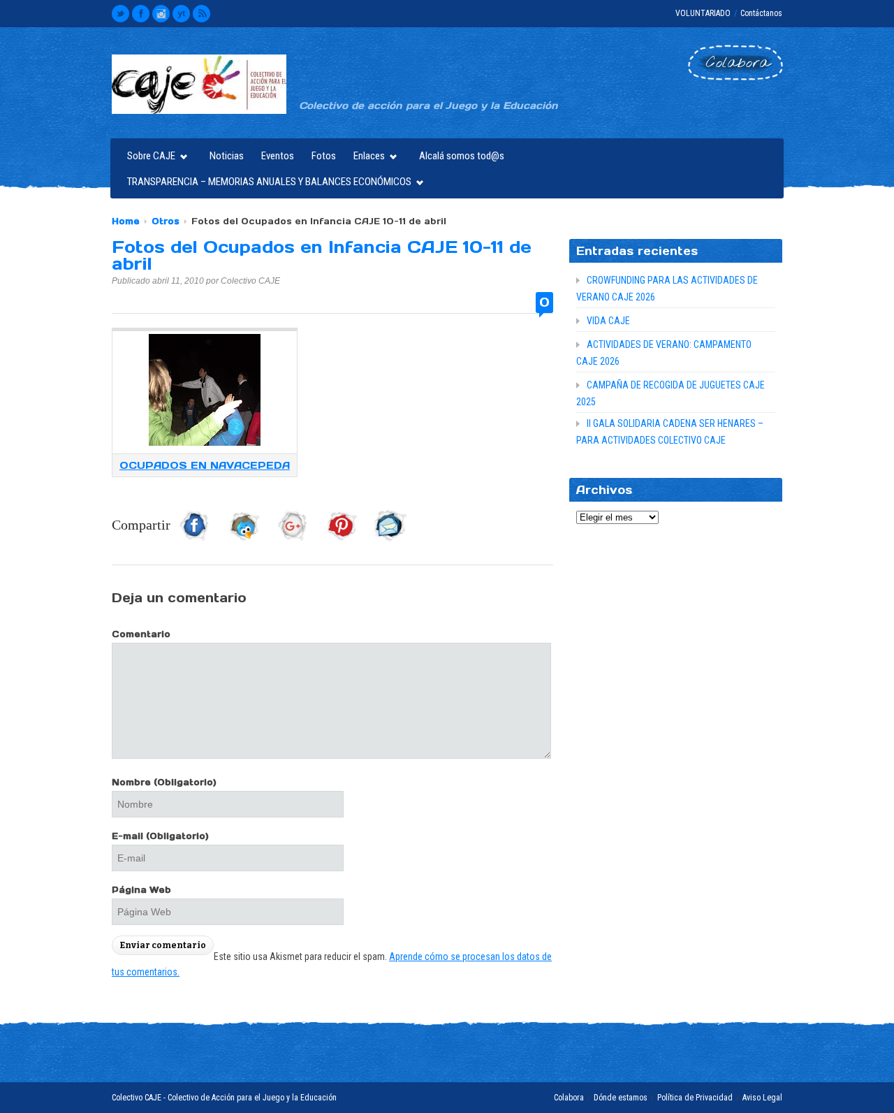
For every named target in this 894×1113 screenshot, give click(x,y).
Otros (165, 221)
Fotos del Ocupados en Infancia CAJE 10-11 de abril (322, 255)
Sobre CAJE (147, 158)
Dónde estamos (620, 1098)
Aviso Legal (762, 1098)
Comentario (141, 634)
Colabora (569, 1098)
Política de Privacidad (695, 1098)
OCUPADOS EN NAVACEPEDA (204, 465)
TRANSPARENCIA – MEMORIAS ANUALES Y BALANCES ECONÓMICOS (265, 183)
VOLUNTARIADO (703, 13)
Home (126, 221)
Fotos (324, 156)
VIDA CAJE (608, 320)
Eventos (277, 156)
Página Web (141, 890)
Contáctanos (761, 13)
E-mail (160, 836)
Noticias (227, 156)
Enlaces (365, 158)
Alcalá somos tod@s (461, 156)
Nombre (164, 782)
